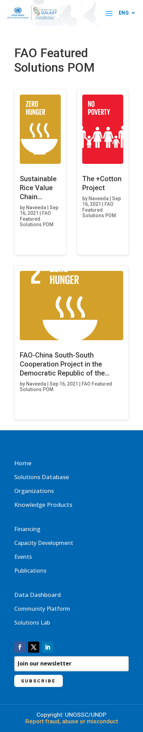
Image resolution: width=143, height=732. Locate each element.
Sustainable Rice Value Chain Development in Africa (40, 197)
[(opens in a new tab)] (40, 129)
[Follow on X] (33, 647)
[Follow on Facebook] (19, 647)
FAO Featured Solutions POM (36, 218)
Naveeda (36, 207)
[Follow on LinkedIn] (47, 647)
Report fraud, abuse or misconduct (71, 721)
